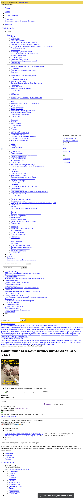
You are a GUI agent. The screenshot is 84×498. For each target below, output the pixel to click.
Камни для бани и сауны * (20, 59)
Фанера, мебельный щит (19, 140)
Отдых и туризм (16, 147)
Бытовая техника (11, 277)
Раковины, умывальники (31, 291)
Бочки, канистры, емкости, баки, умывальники (27, 66)
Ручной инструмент (18, 48)
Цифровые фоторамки (12, 302)
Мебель (13, 206)
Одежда (13, 146)
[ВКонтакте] (16, 424)
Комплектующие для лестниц (21, 88)
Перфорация (15, 151)
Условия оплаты (14, 482)
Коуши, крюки (16, 217)
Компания (8, 455)
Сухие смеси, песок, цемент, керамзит (24, 208)
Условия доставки (15, 484)
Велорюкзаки (9, 306)
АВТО (13, 37)
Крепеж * (14, 120)
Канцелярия (15, 236)
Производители (14, 492)
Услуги (7, 12)
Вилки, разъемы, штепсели (20, 245)
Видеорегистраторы (24, 273)
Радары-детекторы (18, 275)
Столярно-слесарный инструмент (42, 344)
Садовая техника (11, 286)
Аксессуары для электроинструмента (24, 42)
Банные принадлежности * (20, 55)
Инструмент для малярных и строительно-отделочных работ (32, 46)
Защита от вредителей (18, 175)
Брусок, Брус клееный (18, 81)
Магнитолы (36, 273)
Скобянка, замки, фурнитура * (21, 199)
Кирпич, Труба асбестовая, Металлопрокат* (26, 98)
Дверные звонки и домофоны (21, 247)
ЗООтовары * (15, 94)
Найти (29, 264)
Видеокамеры (10, 301)
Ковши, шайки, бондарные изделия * (24, 61)
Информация (9, 457)
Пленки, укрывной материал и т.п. (23, 179)
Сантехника (15, 184)
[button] (56, 495)
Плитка (26, 282)
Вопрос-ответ (14, 490)
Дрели (7, 310)
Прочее (13, 169)
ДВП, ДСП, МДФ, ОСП (19, 138)
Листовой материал (18, 134)
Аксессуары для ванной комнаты (22, 228)
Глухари (14, 129)
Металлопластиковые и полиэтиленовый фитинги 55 (29, 192)
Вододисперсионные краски (21, 112)
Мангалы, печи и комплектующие (23, 164)
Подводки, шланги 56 (18, 193)
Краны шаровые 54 (17, 190)
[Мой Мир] (22, 424)
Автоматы (14, 243)
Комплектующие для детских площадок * (25, 103)
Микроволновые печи (36, 278)
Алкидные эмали (17, 109)
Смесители (9, 293)
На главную (9, 453)
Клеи (7, 297)
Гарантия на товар (15, 486)
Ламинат (8, 282)
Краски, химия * (16, 105)
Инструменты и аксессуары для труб (24, 186)
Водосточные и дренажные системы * (24, 70)
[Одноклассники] (20, 424)
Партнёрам (13, 493)
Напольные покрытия (12, 280)
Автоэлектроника (11, 271)
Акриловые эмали (17, 107)
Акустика (8, 275)
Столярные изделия (18, 201)
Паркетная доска (17, 282)
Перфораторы (14, 310)
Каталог (9, 35)
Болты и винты (16, 123)
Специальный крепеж (18, 158)
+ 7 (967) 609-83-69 (69, 139)
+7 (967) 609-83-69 (7, 28)
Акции (7, 8)
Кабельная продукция (18, 251)
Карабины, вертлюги (18, 216)
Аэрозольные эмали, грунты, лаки (23, 110)
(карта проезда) (23, 2)
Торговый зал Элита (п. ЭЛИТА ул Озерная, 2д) (21, 435)
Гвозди (13, 127)
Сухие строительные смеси (37, 297)
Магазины (12, 477)
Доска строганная (17, 87)
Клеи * (13, 101)
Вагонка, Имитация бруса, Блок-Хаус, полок (26, 83)
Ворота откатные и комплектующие (23, 75)
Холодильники (10, 278)
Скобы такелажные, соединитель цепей (25, 221)
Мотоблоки (19, 288)
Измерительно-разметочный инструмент (25, 44)
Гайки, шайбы (16, 125)
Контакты (31, 21)
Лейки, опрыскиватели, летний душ (23, 177)
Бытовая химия (16, 230)
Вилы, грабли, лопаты (18, 173)
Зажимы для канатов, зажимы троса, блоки (26, 214)
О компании (9, 19)
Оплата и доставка (11, 15)
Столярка (10, 254)
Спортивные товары (12, 304)
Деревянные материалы (19, 79)
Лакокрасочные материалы (18, 297)
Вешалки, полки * (17, 57)
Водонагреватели (22, 278)
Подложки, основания (12, 284)
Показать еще (15, 50)
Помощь (8, 459)
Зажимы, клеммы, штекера (20, 249)
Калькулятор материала (9, 416)
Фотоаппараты (28, 301)
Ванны (7, 291)
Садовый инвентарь (18, 181)
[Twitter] (18, 424)
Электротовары (16, 241)
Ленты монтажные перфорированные (24, 155)
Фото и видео (9, 299)
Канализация (15, 188)
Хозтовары (14, 227)
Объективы (19, 301)
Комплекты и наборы (31, 288)
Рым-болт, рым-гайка (18, 219)
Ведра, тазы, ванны (17, 232)
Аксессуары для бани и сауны (21, 52)
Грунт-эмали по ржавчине (20, 114)
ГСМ (12, 77)
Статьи (11, 488)
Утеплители (15, 225)
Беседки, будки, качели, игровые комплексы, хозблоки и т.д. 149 (33, 203)
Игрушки (14, 96)
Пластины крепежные (18, 157)
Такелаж (14, 212)
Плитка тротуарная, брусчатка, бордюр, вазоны (27, 166)
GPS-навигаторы (11, 273)
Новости (17, 21)
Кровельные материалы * (20, 133)
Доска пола (15, 85)
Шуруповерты (25, 310)
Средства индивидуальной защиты (18, 344)
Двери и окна (15, 204)
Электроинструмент (18, 40)
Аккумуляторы (10, 312)
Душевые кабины (16, 291)
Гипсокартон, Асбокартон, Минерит (23, 136)
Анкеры (13, 122)
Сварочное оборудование (54, 342)
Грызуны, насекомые (18, 234)
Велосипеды (19, 306)
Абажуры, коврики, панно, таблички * (24, 53)
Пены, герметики (17, 153)
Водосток (14, 72)
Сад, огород (15, 171)
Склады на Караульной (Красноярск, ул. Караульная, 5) (24, 434)
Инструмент (15, 39)
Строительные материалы (14, 295)
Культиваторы (10, 288)
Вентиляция (15, 68)
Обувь (13, 144)
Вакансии (23, 21)
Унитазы (16, 293)
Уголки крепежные (17, 160)
